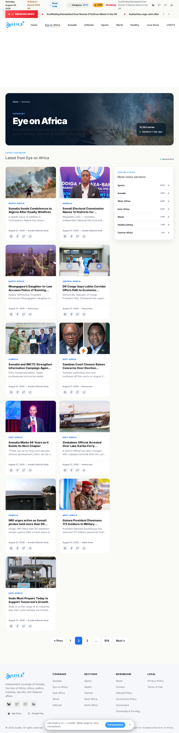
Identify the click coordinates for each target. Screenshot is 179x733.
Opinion (88, 693)
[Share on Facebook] (17, 236)
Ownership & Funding (128, 711)
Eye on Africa (52, 25)
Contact (120, 687)
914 (106, 640)
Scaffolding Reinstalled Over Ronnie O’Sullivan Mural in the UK (82, 14)
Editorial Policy (124, 693)
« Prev (58, 640)
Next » (120, 640)
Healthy (134, 25)
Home (34, 25)
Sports (105, 25)
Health (88, 687)
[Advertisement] (89, 59)
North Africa (91, 705)
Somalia (72, 25)
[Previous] (163, 14)
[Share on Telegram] (30, 236)
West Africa (90, 699)
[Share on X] (23, 236)
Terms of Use (155, 687)
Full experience (115, 724)
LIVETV (171, 25)
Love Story (153, 25)
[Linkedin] (172, 5)
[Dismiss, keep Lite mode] (130, 725)
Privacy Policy (156, 680)
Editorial (89, 25)
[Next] (169, 14)
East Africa (59, 693)
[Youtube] (165, 5)
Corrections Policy (126, 699)
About (119, 680)
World (119, 25)
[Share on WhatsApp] (11, 236)
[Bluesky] (153, 5)
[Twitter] (159, 5)
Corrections (122, 705)
